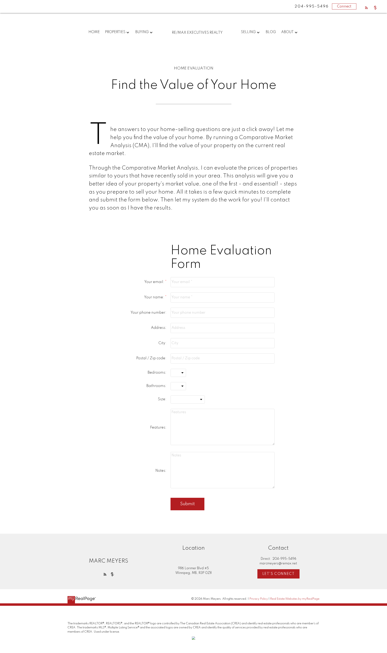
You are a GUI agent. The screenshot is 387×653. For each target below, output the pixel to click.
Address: (158, 328)
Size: (162, 399)
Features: (158, 427)
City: (162, 343)
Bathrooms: (156, 386)
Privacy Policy (258, 598)
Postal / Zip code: (151, 358)
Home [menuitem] (94, 32)
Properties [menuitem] (115, 32)
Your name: (154, 297)
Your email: (154, 282)
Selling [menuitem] (248, 32)
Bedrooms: (157, 372)
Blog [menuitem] (271, 32)
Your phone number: (148, 312)
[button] (366, 8)
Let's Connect (278, 574)
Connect (344, 6)
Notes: (160, 471)
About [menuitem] (287, 32)
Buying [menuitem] (142, 32)
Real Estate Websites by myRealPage (294, 598)
